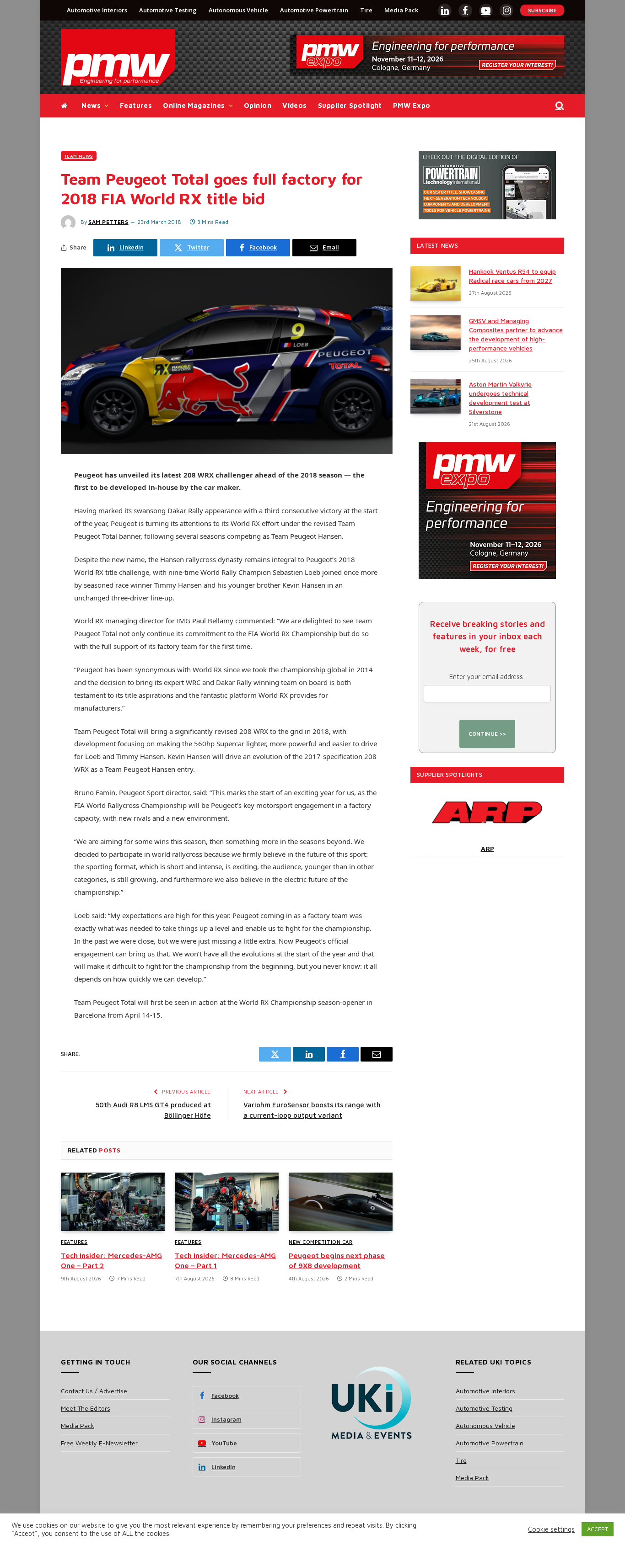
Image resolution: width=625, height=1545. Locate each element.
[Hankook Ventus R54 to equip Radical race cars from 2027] (435, 283)
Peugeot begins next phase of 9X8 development (337, 1260)
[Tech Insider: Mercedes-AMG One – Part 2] (113, 1202)
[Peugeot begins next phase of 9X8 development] (341, 1202)
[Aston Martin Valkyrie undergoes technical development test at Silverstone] (435, 396)
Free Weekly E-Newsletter (99, 1443)
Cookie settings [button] (551, 1529)
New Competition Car (320, 1242)
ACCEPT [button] (597, 1529)
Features (136, 105)
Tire (366, 10)
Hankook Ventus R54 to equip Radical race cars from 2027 (512, 275)
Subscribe (542, 10)
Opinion (257, 105)
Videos (294, 105)
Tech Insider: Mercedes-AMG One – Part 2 (111, 1260)
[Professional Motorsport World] (118, 57)
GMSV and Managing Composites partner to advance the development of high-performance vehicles (516, 334)
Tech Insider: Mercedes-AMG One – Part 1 (225, 1260)
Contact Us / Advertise (94, 1391)
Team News (79, 156)
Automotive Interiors (97, 10)
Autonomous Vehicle (238, 10)
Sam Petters (108, 221)
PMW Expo (412, 105)
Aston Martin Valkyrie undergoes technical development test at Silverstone (500, 397)
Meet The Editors (85, 1408)
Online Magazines (194, 105)
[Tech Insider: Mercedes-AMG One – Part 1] (227, 1202)
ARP (487, 848)
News (91, 105)
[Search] (559, 106)
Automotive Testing (168, 10)
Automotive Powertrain (314, 10)
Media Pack (401, 10)
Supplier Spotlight (350, 105)
